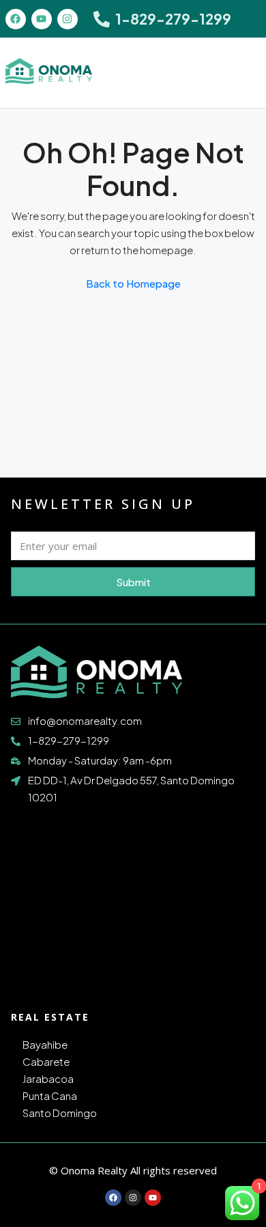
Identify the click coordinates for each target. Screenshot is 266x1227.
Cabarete (46, 1061)
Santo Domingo (60, 1112)
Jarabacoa (48, 1078)
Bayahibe (45, 1044)
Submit (133, 581)
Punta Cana (50, 1095)
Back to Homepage (133, 283)
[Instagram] (67, 19)
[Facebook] (15, 19)
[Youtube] (41, 19)
